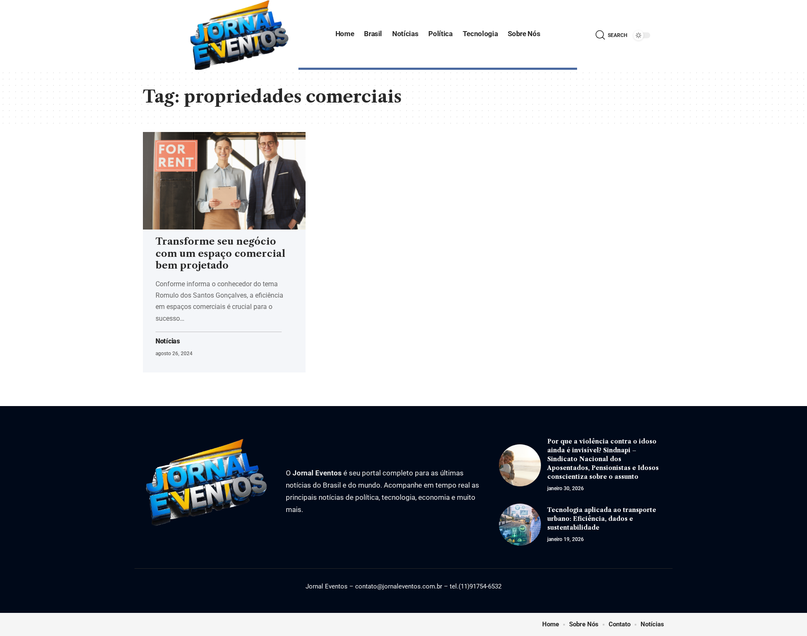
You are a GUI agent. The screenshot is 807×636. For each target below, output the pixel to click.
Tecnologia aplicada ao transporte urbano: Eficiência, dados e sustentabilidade (601, 518)
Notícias (168, 341)
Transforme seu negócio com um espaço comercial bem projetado (220, 253)
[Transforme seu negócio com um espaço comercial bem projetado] (224, 181)
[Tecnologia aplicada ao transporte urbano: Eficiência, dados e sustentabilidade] (520, 525)
